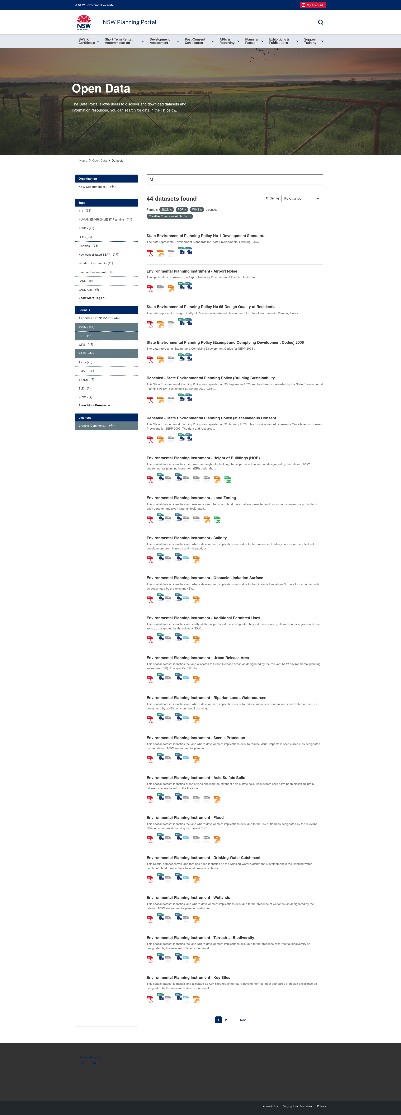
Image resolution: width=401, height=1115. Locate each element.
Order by (273, 198)
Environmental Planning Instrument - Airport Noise (192, 271)
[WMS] (181, 249)
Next (243, 1020)
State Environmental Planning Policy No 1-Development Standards (206, 235)
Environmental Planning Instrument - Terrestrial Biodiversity (200, 937)
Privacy (321, 1106)
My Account (315, 5)
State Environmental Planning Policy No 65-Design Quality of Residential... (213, 306)
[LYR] (187, 515)
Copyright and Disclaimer (297, 1106)
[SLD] (198, 475)
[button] (88, 41)
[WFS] (188, 249)
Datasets (117, 160)
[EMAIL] (208, 475)
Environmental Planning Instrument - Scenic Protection (196, 737)
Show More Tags (90, 297)
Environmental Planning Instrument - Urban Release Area (198, 657)
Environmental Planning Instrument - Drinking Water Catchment (203, 857)
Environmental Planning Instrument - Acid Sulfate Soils (196, 777)
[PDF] (151, 249)
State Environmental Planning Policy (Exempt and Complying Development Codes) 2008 (225, 342)
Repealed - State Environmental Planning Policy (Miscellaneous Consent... (213, 418)
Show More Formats (93, 405)
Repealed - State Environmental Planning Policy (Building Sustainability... (212, 378)
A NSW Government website (94, 5)
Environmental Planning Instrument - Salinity (187, 537)
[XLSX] (229, 475)
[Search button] (152, 179)
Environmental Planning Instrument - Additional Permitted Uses (203, 617)
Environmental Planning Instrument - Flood (185, 817)
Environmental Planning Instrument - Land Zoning (191, 497)
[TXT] (187, 555)
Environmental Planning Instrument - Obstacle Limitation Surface (205, 577)
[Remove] (171, 209)
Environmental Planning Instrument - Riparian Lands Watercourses (206, 697)
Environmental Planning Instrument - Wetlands (188, 897)
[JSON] (162, 249)
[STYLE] (187, 475)
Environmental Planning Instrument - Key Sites (188, 977)
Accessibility (270, 1106)
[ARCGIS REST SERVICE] (172, 249)
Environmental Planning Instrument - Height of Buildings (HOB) (203, 457)
